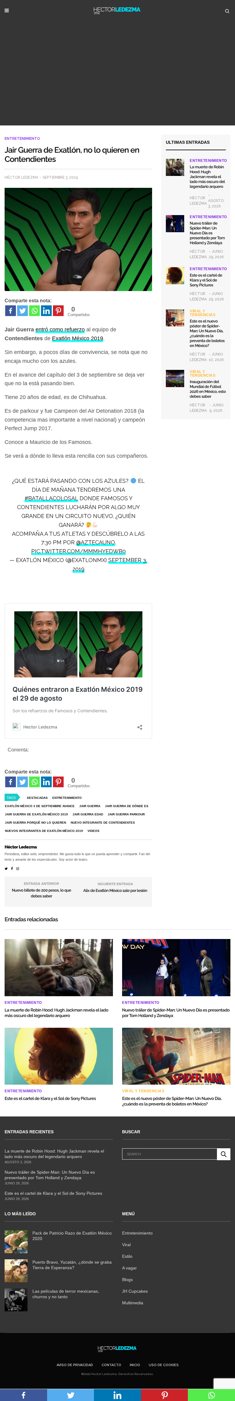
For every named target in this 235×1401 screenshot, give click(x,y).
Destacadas (37, 797)
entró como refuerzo (60, 329)
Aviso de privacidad (75, 1365)
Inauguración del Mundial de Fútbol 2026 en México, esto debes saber (208, 389)
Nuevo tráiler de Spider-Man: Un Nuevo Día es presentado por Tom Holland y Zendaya (207, 233)
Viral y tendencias (202, 313)
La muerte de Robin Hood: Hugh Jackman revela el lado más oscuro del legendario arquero (207, 177)
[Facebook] (10, 310)
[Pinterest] (58, 310)
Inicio (135, 1365)
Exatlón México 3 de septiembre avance (40, 806)
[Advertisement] (117, 79)
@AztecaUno (95, 542)
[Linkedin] (46, 310)
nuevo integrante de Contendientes (103, 822)
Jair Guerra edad (88, 814)
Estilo (127, 1256)
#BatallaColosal (51, 498)
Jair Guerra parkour (126, 814)
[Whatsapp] (34, 310)
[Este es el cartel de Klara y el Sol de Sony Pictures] (175, 275)
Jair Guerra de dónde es (126, 806)
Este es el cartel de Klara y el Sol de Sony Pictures (206, 280)
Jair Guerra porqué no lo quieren (35, 822)
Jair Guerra (89, 806)
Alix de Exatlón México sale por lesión (115, 891)
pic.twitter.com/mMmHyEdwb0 (78, 551)
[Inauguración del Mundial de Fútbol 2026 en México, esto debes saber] (175, 378)
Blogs (127, 1279)
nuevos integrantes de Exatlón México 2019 (44, 831)
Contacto (111, 1365)
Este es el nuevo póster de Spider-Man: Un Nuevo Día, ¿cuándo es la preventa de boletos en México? (207, 333)
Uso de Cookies (164, 1365)
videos (93, 831)
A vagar (129, 1267)
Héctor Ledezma (21, 177)
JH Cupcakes (135, 1291)
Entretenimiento (22, 138)
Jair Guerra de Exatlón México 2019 (36, 814)
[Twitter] (22, 310)
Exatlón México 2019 (77, 338)
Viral (126, 1244)
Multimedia (132, 1302)
